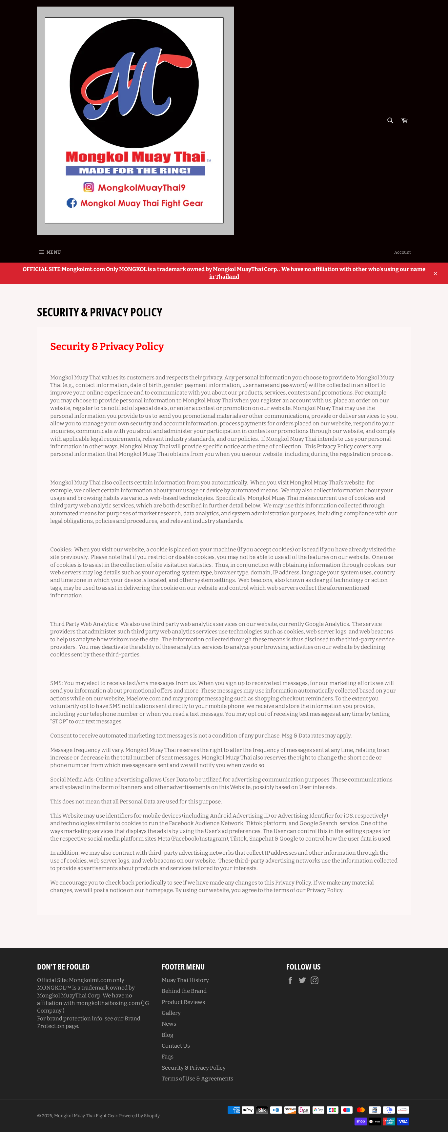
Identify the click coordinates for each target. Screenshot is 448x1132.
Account (402, 252)
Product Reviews (183, 1002)
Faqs (167, 1056)
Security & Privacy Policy (194, 1067)
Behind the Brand (184, 991)
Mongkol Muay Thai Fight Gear (85, 1116)
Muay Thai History (185, 980)
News (169, 1023)
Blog (167, 1035)
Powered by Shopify (139, 1116)
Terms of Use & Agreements (197, 1078)
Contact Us (176, 1045)
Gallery (171, 1013)
